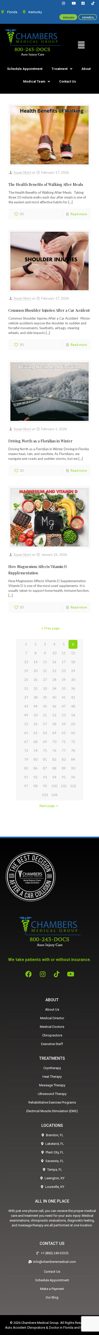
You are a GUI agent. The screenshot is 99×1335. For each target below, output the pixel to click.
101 (64, 786)
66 (73, 733)
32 (36, 688)
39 (45, 697)
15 (45, 662)
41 (64, 697)
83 (64, 759)
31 (26, 688)
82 (54, 759)
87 (45, 768)
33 (45, 688)
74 (36, 751)
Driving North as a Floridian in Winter (40, 440)
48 (73, 706)
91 (26, 777)
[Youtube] (70, 974)
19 (26, 671)
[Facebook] (28, 974)
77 (64, 751)
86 (36, 768)
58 (54, 724)
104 (54, 795)
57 (45, 724)
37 (26, 697)
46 (54, 706)
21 (45, 671)
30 (73, 680)
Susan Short (22, 172)
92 (36, 777)
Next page (47, 806)
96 (73, 777)
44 (36, 706)
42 (73, 697)
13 (26, 662)
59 (64, 724)
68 (36, 742)
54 (73, 715)
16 (54, 662)
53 (64, 715)
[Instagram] (42, 974)
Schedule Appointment (24, 69)
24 (73, 671)
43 (26, 706)
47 (64, 706)
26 (36, 680)
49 (26, 715)
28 (54, 680)
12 (73, 653)
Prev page (51, 628)
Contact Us (67, 81)
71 (64, 742)
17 (64, 662)
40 (54, 697)
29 (64, 680)
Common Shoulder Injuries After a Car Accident (49, 310)
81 (45, 759)
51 (45, 715)
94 (54, 777)
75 (45, 751)
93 (45, 777)
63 (45, 733)
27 (45, 680)
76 (54, 751)
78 (73, 751)
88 (54, 768)
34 (54, 688)
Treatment (60, 69)
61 (26, 733)
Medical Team (34, 81)
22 (54, 671)
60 (73, 724)
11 (64, 653)
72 (73, 742)
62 (36, 733)
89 (64, 768)
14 (36, 662)
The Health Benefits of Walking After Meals (45, 184)
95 (64, 777)
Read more (79, 214)
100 (54, 786)
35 (64, 688)
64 (54, 733)
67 (26, 742)
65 (64, 733)
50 (36, 715)
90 (73, 768)
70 (54, 742)
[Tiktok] (56, 974)
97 (26, 786)
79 (26, 759)
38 (36, 697)
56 (36, 724)
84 (73, 759)
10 (54, 653)
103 (45, 795)
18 (73, 662)
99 (45, 786)
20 (36, 671)
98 (36, 786)
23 (64, 671)
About (86, 69)
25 (26, 680)
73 (26, 751)
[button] (81, 44)
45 (45, 706)
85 (26, 768)
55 (26, 724)
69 (45, 742)
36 (73, 688)
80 (36, 759)
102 (73, 786)
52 (54, 715)
